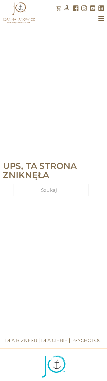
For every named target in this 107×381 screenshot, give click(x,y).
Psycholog (86, 340)
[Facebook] (75, 8)
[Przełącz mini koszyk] (58, 8)
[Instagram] (84, 8)
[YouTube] (92, 8)
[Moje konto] (66, 8)
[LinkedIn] (101, 8)
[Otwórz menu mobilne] (101, 18)
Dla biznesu (21, 340)
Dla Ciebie (54, 340)
